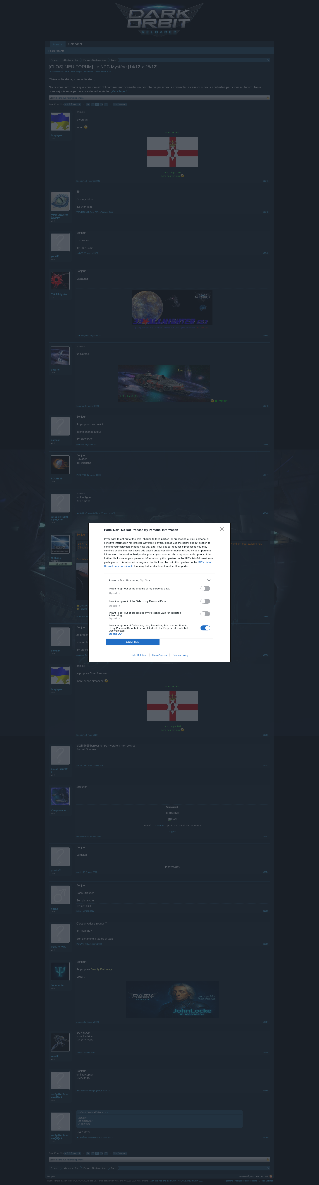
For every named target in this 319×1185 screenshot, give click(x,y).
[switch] (205, 588)
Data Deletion (139, 655)
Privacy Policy (180, 655)
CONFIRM (133, 642)
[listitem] (159, 580)
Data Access (159, 655)
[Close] (223, 530)
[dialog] (159, 592)
